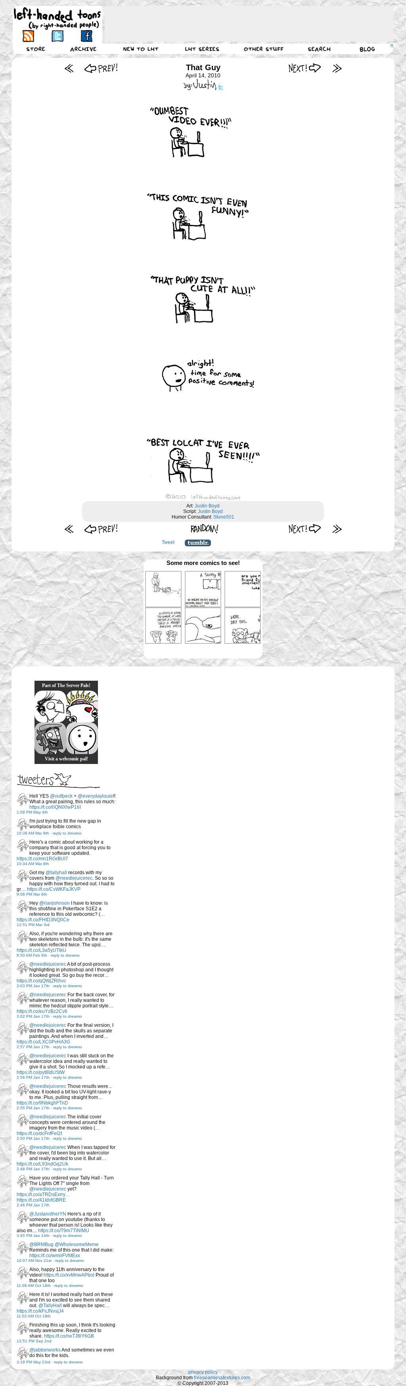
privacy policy (203, 1372)
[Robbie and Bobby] (82, 706)
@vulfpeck (61, 796)
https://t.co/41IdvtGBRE (41, 1200)
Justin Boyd (207, 506)
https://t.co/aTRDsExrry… (43, 1194)
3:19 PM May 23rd (33, 1362)
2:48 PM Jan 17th (33, 1169)
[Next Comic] (305, 68)
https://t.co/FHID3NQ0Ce (43, 920)
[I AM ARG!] (50, 738)
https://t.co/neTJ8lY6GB (69, 1336)
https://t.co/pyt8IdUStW (41, 1072)
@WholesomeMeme (77, 1244)
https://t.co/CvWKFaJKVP (53, 889)
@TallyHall (50, 1305)
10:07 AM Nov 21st (34, 1260)
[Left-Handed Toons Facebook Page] (86, 36)
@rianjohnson (54, 903)
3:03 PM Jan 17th (33, 986)
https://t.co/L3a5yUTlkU (41, 950)
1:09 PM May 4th (32, 812)
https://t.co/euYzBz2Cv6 (42, 1011)
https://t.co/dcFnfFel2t (39, 1133)
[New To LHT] (141, 49)
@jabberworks (45, 1350)
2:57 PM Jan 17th (33, 1047)
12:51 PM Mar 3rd (33, 925)
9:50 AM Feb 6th (32, 955)
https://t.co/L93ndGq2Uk (42, 1164)
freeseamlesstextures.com (222, 1377)
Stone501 (223, 517)
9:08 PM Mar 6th (32, 894)
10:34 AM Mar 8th (33, 863)
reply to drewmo (67, 833)
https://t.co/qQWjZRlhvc (41, 981)
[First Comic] (69, 68)
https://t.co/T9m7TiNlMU (63, 1230)
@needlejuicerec (74, 878)
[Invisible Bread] (82, 738)
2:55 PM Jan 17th (33, 1108)
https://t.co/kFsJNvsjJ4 (40, 1311)
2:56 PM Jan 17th (33, 1077)
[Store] (36, 49)
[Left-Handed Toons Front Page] (57, 18)
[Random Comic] (204, 529)
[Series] (202, 49)
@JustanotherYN (47, 1214)
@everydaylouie (95, 796)
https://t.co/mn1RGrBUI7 (42, 858)
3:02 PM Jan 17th (33, 1016)
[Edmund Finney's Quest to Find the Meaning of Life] (50, 706)
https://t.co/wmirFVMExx (54, 1255)
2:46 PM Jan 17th (33, 1205)
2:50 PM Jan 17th (33, 1138)
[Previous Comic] (101, 68)
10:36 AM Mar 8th (33, 833)
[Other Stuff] (263, 49)
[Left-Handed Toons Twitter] (57, 36)
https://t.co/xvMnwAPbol (69, 1275)
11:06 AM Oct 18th (34, 1285)
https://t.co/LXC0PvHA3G (43, 1042)
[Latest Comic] (337, 68)
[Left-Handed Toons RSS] (28, 36)
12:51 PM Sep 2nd (34, 1341)
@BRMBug (41, 1244)
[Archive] (83, 49)
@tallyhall (56, 872)
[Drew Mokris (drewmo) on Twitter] (23, 799)
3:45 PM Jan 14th (33, 1235)
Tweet (168, 542)
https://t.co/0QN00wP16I (55, 807)
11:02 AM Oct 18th (34, 1316)
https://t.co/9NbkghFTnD (42, 1103)
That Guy (203, 67)
